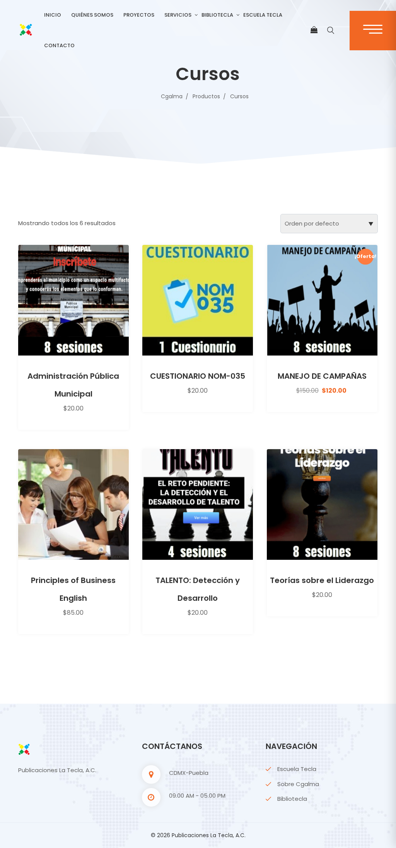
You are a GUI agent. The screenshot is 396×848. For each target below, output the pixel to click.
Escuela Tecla (262, 15)
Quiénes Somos (92, 15)
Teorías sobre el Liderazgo (322, 580)
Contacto (59, 45)
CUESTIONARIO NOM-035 (197, 376)
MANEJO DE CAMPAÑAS (322, 376)
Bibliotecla (217, 15)
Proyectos (138, 15)
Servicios (177, 15)
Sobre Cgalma (298, 784)
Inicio (52, 15)
